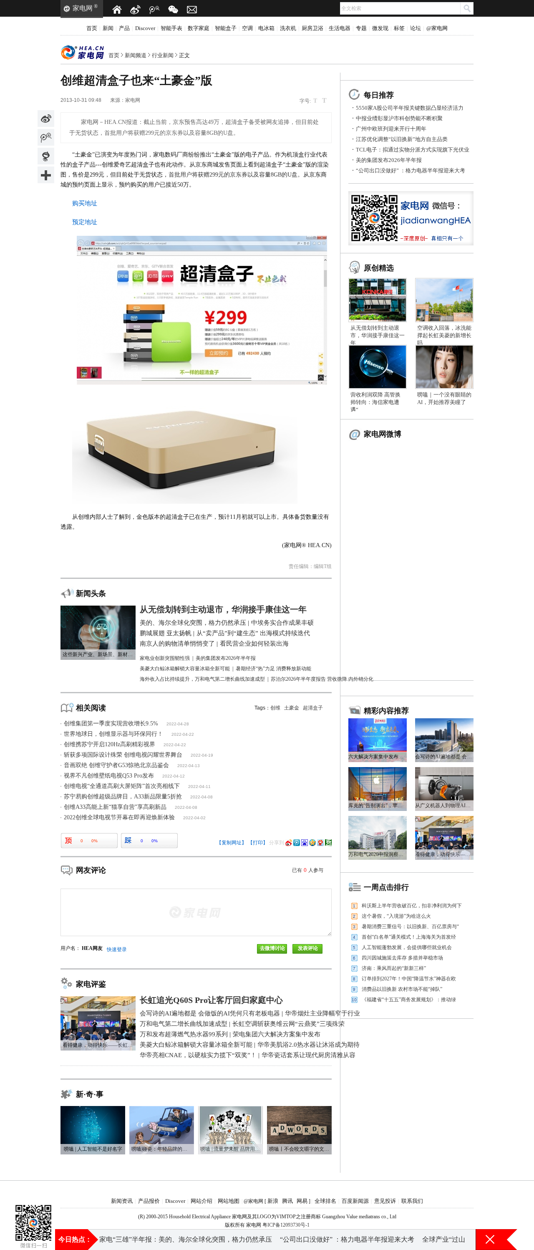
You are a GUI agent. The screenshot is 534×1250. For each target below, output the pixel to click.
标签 (399, 28)
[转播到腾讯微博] (46, 137)
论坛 (415, 28)
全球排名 (325, 1201)
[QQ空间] (312, 843)
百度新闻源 (355, 1201)
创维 (275, 708)
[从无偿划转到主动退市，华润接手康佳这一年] (377, 281)
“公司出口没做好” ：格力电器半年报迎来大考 (410, 170)
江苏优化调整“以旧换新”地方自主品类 (402, 139)
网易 (302, 1201)
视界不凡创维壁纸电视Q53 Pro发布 (109, 776)
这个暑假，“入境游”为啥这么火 (396, 916)
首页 (91, 28)
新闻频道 (135, 55)
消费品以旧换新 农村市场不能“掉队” (402, 989)
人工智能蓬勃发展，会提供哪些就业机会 (407, 947)
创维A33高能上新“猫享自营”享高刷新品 (115, 807)
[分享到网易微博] (46, 156)
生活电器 (339, 28)
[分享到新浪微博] (46, 118)
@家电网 (437, 28)
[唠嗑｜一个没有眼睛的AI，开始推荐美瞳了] (444, 348)
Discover (145, 28)
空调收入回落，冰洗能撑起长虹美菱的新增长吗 (444, 335)
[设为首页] (117, 9)
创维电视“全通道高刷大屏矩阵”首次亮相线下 (122, 786)
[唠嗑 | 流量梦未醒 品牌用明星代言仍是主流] (230, 1109)
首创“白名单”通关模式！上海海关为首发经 (409, 937)
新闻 (108, 28)
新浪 (272, 1201)
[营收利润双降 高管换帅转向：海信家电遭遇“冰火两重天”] (377, 348)
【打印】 (258, 843)
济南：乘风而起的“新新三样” (394, 968)
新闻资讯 (122, 1201)
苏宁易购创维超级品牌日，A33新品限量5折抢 (123, 796)
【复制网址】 (232, 843)
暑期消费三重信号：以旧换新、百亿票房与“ (410, 926)
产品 (124, 28)
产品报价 (149, 1201)
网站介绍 (201, 1201)
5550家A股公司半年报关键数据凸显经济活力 (409, 108)
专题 (361, 28)
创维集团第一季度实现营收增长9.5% (111, 723)
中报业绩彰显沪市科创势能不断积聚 (399, 118)
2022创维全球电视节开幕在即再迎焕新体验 (119, 817)
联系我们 (412, 1201)
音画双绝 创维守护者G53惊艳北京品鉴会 (116, 765)
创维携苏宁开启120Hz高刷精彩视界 (109, 744)
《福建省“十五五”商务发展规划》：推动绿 (409, 1000)
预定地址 (84, 222)
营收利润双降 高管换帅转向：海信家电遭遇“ (375, 402)
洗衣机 (288, 28)
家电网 (83, 8)
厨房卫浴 (312, 28)
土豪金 (291, 708)
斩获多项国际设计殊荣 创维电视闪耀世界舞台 (123, 755)
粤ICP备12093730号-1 (286, 1225)
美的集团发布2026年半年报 (389, 160)
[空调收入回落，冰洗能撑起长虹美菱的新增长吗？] (444, 281)
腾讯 (287, 1201)
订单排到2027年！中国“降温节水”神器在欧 (409, 979)
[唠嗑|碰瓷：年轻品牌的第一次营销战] (161, 1109)
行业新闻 (163, 55)
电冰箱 (266, 28)
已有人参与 (307, 870)
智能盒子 (226, 28)
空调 (247, 28)
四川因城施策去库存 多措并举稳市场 (402, 958)
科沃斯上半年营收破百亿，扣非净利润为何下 (412, 906)
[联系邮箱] (192, 9)
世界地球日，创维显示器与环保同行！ (113, 734)
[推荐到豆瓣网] (328, 843)
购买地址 (84, 203)
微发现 (380, 28)
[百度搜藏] (304, 843)
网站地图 (228, 1201)
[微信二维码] (173, 9)
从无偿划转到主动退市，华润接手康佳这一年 (377, 335)
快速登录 (117, 949)
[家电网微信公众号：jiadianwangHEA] (33, 1212)
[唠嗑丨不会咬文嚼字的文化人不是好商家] (299, 1109)
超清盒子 (313, 708)
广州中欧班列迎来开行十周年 (391, 129)
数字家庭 (198, 28)
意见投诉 (385, 1201)
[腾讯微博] (154, 9)
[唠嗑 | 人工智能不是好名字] (92, 1109)
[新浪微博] (135, 9)
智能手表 (171, 28)
